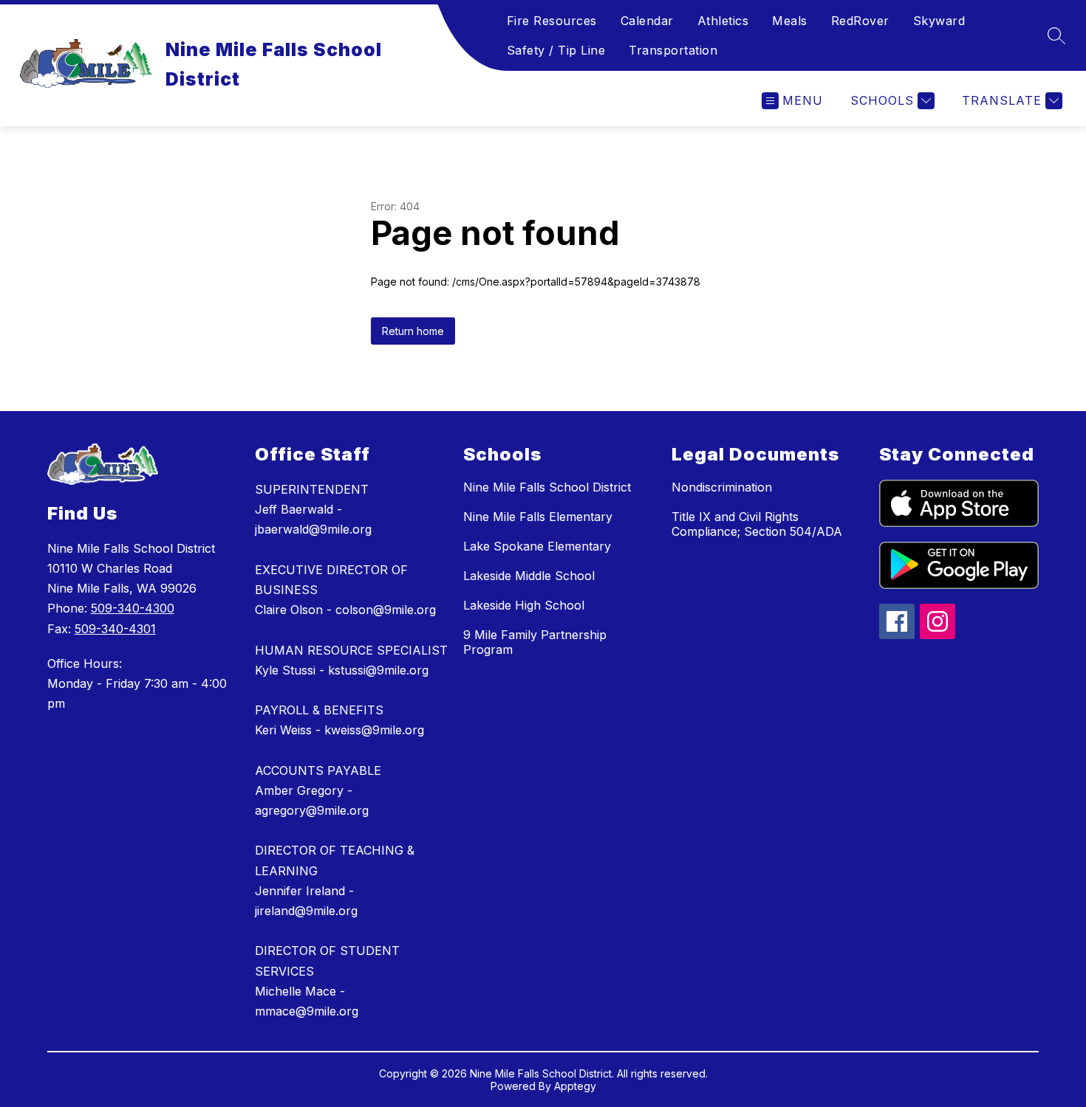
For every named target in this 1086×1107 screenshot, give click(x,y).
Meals (789, 20)
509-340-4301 (115, 628)
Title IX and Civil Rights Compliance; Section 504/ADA (757, 524)
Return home (413, 331)
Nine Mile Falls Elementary (537, 516)
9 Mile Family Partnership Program (535, 642)
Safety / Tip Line (556, 50)
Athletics (723, 20)
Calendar (647, 20)
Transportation (673, 50)
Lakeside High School (523, 605)
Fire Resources (552, 20)
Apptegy (575, 1086)
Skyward (939, 20)
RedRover (860, 20)
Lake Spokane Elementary (537, 546)
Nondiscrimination (722, 487)
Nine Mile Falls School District (547, 487)
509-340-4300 (132, 608)
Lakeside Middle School (529, 575)
